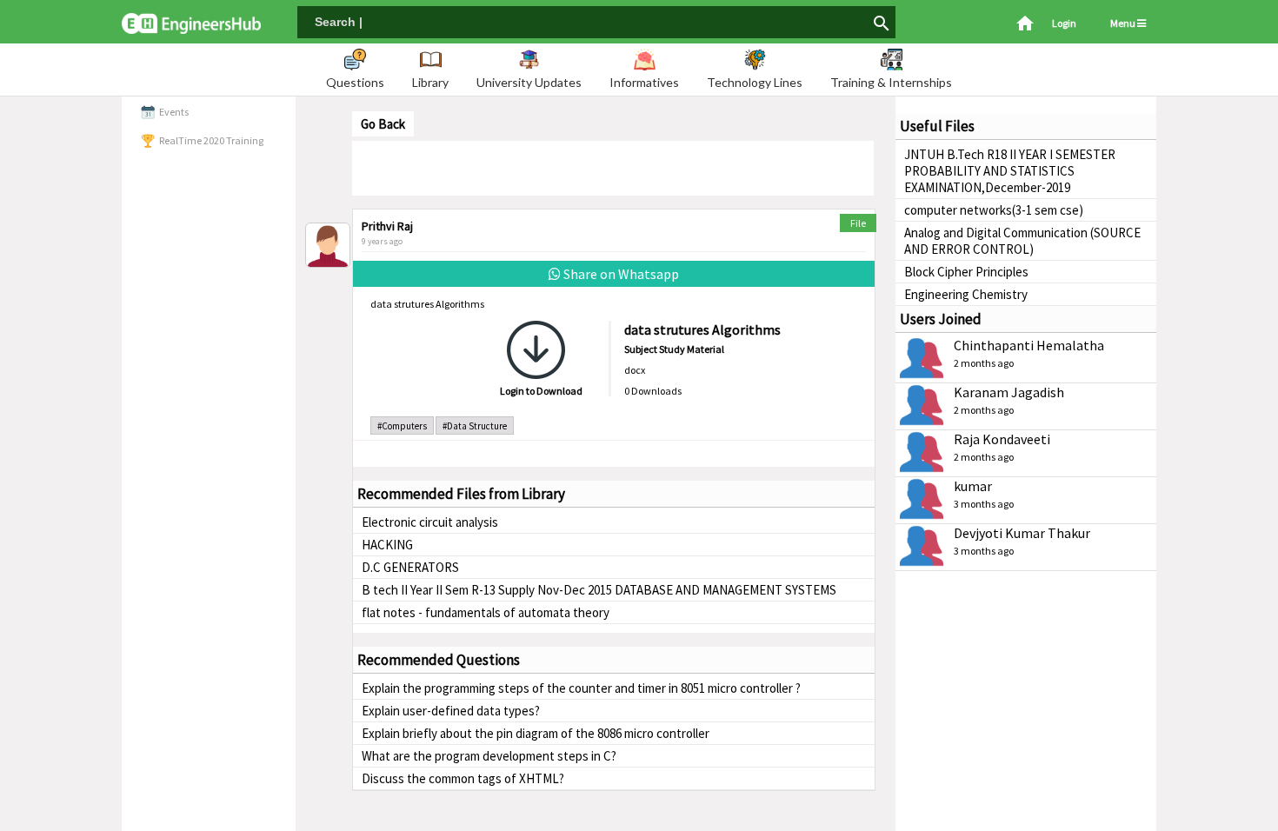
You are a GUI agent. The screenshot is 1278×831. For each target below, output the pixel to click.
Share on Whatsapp (620, 274)
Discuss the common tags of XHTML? (463, 778)
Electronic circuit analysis (430, 522)
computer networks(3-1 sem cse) (993, 210)
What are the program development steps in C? (489, 756)
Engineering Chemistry (966, 294)
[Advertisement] (613, 167)
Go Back (383, 124)
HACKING (387, 544)
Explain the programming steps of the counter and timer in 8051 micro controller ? (581, 688)
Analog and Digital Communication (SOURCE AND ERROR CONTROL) (1022, 240)
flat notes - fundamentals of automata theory (485, 612)
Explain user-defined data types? (451, 710)
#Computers (402, 426)
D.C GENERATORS (410, 567)
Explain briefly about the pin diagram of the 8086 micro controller (535, 733)
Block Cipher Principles (966, 271)
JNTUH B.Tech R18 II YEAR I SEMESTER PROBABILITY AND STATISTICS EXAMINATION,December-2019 (1009, 171)
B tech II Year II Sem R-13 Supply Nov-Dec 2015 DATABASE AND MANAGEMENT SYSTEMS (599, 590)
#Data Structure (475, 426)
